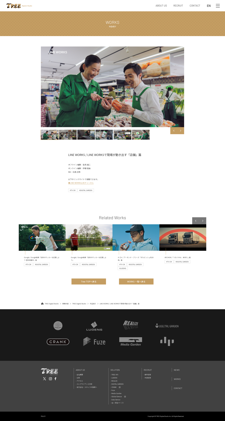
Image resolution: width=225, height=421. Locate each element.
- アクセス (79, 381)
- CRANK (113, 387)
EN (209, 5)
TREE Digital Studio (52, 303)
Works (177, 379)
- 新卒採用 (147, 374)
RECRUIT (178, 5)
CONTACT (195, 5)
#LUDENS (122, 268)
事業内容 (65, 303)
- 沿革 (78, 378)
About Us (80, 370)
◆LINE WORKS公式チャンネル (81, 183)
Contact (178, 388)
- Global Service (116, 396)
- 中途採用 (147, 378)
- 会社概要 (79, 374)
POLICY (43, 416)
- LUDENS (114, 378)
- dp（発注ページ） (117, 403)
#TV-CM (72, 190)
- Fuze (113, 390)
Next (180, 130)
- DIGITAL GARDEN (117, 384)
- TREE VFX (114, 374)
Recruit (148, 370)
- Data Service (115, 399)
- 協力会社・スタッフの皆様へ (86, 387)
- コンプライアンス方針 (84, 384)
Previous (173, 130)
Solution (115, 370)
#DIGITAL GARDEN (85, 190)
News (177, 370)
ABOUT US (161, 5)
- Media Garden (116, 393)
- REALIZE (114, 381)
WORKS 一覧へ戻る (136, 281)
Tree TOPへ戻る (88, 281)
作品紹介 (93, 303)
